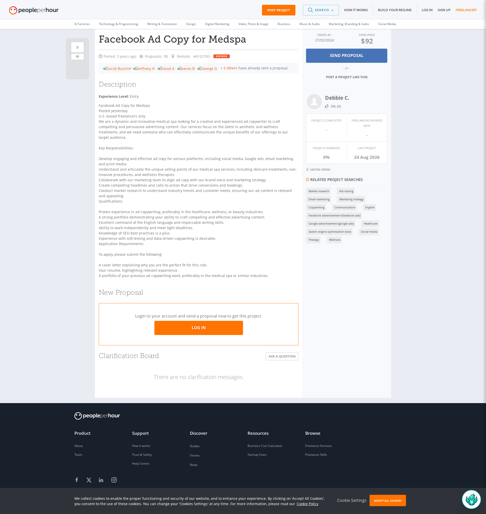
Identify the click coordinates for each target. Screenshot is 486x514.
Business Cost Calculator (265, 446)
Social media (369, 231)
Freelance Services (318, 446)
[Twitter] (90, 480)
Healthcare (371, 223)
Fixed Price (367, 35)
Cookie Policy (307, 503)
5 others (230, 68)
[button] (321, 10)
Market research (319, 191)
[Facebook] (77, 480)
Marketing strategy (351, 199)
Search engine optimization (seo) (330, 231)
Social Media (387, 24)
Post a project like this (347, 77)
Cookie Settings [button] (352, 500)
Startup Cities (257, 454)
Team (78, 454)
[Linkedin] (102, 480)
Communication (344, 207)
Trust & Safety (142, 454)
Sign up (444, 10)
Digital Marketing (217, 24)
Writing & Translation (162, 24)
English (370, 207)
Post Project (278, 10)
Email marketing (319, 199)
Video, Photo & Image (253, 24)
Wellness (334, 240)
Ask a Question (282, 356)
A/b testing (346, 191)
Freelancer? (466, 10)
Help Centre (140, 463)
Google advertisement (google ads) (331, 223)
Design (191, 24)
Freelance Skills (316, 454)
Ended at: (324, 35)
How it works (356, 10)
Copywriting (317, 207)
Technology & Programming (118, 24)
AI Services (82, 24)
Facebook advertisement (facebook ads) (334, 215)
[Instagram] (114, 480)
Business (284, 24)
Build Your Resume (395, 10)
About (78, 446)
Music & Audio (309, 24)
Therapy (314, 240)
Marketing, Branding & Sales (349, 24)
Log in (427, 10)
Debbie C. (337, 97)
